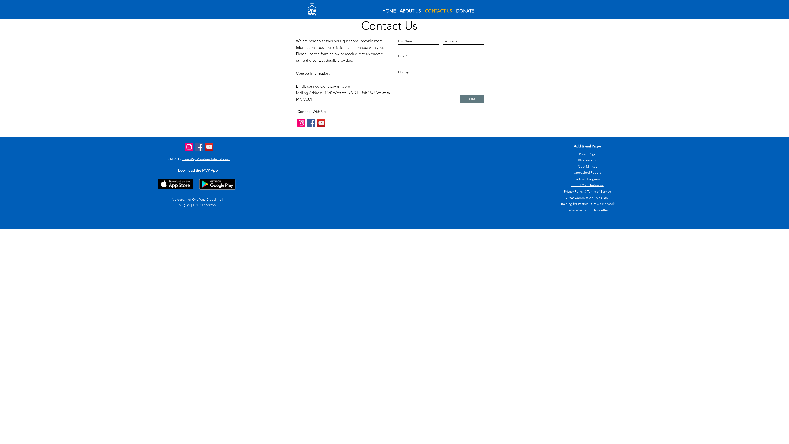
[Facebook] (311, 123)
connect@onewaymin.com (328, 86)
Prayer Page (587, 154)
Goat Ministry (587, 166)
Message (404, 72)
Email (401, 56)
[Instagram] (301, 123)
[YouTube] (321, 123)
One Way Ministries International (206, 159)
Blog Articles (587, 160)
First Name (405, 41)
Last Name (450, 41)
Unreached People (587, 173)
